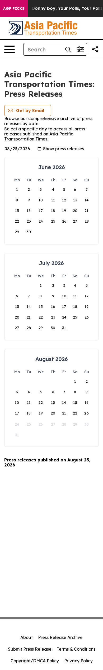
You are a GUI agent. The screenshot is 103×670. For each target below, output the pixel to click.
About (26, 637)
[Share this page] (95, 49)
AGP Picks (14, 8)
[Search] (68, 49)
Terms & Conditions (76, 649)
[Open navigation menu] (9, 49)
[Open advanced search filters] (80, 49)
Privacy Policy (78, 660)
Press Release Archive (60, 637)
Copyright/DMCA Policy (35, 660)
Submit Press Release (30, 649)
